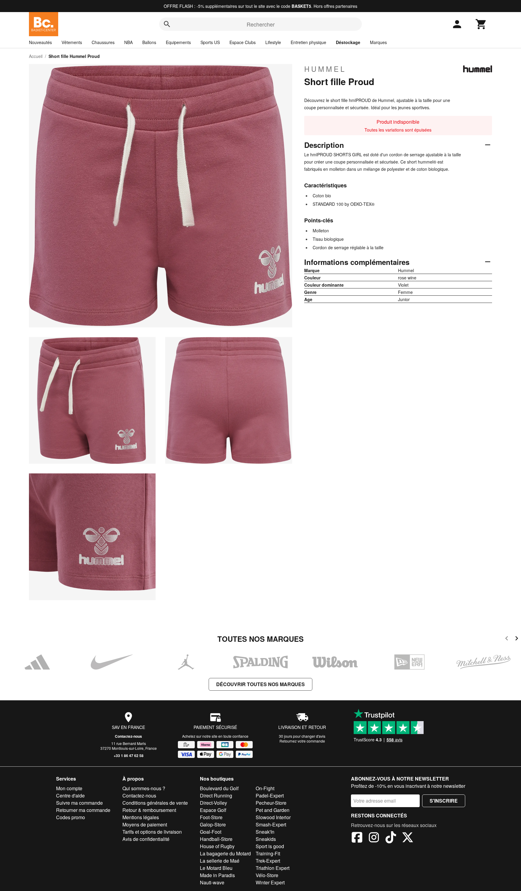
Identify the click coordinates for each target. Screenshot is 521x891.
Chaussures (103, 42)
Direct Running (216, 795)
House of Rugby (217, 846)
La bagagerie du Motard (225, 853)
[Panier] (481, 24)
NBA (128, 42)
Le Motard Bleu (216, 867)
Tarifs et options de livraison (152, 831)
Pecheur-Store (271, 802)
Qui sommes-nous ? (143, 788)
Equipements (178, 42)
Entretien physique (308, 42)
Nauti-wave (212, 882)
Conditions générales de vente (155, 802)
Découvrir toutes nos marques (260, 684)
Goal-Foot (210, 831)
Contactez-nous (128, 736)
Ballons (149, 42)
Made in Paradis (217, 875)
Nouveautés (40, 42)
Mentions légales (140, 817)
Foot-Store (211, 817)
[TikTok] (391, 838)
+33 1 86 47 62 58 (129, 755)
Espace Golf (213, 810)
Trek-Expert (268, 860)
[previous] (506, 639)
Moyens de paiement (144, 824)
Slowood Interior (273, 817)
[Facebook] (357, 838)
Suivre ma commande (79, 802)
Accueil (36, 56)
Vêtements (72, 42)
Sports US (210, 42)
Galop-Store (213, 824)
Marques (378, 42)
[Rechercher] (167, 24)
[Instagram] (374, 838)
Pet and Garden (272, 810)
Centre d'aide (70, 795)
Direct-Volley (213, 802)
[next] (516, 639)
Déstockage (348, 42)
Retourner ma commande (83, 810)
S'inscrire (444, 800)
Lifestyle (273, 42)
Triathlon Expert (272, 867)
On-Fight (265, 788)
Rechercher (261, 24)
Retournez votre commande (302, 740)
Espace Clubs (242, 42)
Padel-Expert (270, 795)
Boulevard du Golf (219, 788)
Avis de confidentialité (145, 838)
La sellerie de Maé (219, 860)
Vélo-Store (267, 875)
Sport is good (270, 846)
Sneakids (266, 838)
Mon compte (69, 788)
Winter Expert (270, 882)
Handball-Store (216, 838)
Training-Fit (268, 853)
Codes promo (70, 817)
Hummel (325, 69)
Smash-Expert (271, 824)
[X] (408, 838)
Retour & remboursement (149, 810)
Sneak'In (265, 831)
